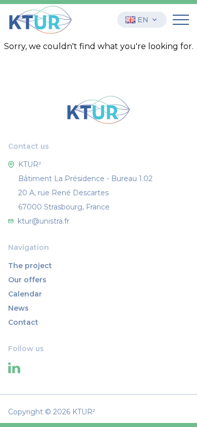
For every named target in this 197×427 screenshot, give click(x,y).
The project (30, 265)
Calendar (25, 293)
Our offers (27, 279)
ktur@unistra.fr (43, 221)
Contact (23, 322)
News (18, 308)
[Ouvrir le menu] (181, 20)
